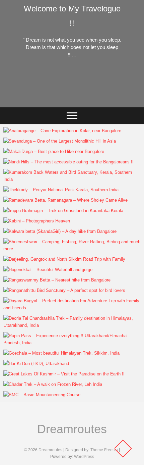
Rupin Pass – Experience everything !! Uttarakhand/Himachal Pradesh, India (54, 339)
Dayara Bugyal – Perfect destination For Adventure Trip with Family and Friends (69, 304)
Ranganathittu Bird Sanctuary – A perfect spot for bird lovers (68, 287)
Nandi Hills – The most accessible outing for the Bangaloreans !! (66, 158)
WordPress (84, 456)
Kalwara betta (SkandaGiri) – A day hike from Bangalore (62, 228)
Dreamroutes (72, 429)
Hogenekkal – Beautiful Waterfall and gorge (60, 270)
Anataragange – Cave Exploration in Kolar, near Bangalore (65, 127)
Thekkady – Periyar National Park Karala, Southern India (69, 186)
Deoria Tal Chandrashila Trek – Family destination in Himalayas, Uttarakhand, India (70, 321)
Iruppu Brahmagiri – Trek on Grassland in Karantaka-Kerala (72, 207)
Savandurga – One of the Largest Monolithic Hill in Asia (69, 137)
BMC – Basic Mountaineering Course (53, 395)
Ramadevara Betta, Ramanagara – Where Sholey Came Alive (66, 196)
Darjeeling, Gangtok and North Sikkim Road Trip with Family (72, 255)
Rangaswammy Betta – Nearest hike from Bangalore (71, 280)
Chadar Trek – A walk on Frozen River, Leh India (66, 385)
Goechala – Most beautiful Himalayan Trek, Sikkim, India (69, 349)
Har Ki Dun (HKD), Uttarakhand (46, 364)
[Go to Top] (123, 449)
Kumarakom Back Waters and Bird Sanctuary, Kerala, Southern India (63, 176)
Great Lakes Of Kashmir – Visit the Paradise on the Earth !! (69, 370)
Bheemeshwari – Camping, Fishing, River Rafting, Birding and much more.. (68, 245)
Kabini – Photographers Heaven (47, 221)
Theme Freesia (104, 450)
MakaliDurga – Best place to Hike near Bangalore (67, 152)
